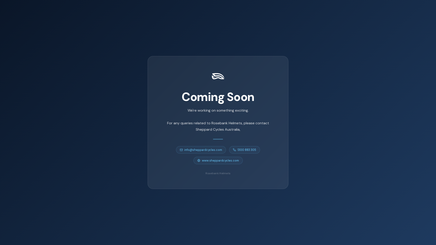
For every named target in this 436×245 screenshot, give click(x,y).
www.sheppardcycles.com (220, 160)
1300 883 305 (247, 150)
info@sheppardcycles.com (203, 150)
